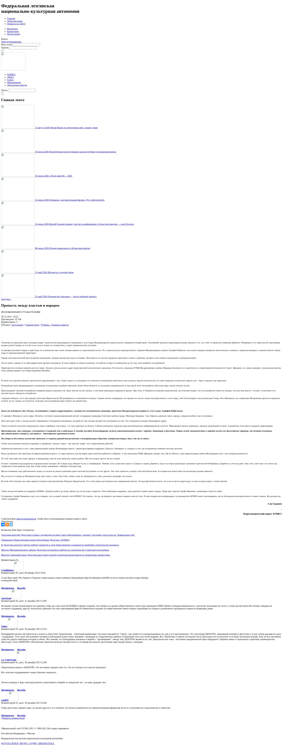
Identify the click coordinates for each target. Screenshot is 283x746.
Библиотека (13, 31)
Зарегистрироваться (11, 41)
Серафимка (7, 570)
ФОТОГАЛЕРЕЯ (10, 743)
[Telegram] (11, 524)
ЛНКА (10, 77)
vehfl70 (4, 700)
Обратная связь (14, 21)
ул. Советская (8, 659)
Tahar (4, 626)
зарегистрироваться (26, 519)
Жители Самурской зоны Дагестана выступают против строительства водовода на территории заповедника (55, 555)
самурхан (6, 598)
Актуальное (17, 325)
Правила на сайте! (16, 24)
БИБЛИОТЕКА (46, 743)
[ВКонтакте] (3, 524)
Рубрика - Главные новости (55, 325)
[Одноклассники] (7, 524)
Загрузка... (6, 299)
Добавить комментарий (13, 718)
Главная (11, 18)
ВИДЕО (24, 743)
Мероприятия (14, 82)
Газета (10, 80)
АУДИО (33, 743)
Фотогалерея (13, 34)
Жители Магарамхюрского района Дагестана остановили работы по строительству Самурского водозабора (55, 550)
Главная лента (32, 325)
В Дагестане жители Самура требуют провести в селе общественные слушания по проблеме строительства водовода (60, 545)
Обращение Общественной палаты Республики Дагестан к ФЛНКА (35, 540)
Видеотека (12, 29)
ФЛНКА (11, 74)
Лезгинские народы (17, 85)
